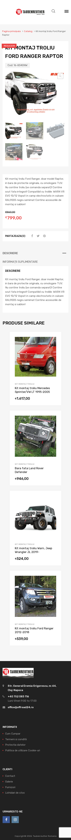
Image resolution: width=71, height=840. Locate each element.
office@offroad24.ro (21, 707)
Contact (10, 775)
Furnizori (10, 787)
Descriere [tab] (10, 253)
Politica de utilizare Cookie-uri (22, 750)
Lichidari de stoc (15, 792)
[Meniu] (66, 12)
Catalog (28, 31)
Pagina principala (11, 31)
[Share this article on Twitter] (38, 236)
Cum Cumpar (12, 733)
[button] (60, 76)
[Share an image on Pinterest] (44, 236)
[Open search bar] (53, 11)
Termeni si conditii (16, 739)
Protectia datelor (15, 744)
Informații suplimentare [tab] (20, 261)
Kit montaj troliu (24, 384)
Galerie (9, 781)
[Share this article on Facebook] (31, 236)
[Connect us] (6, 820)
